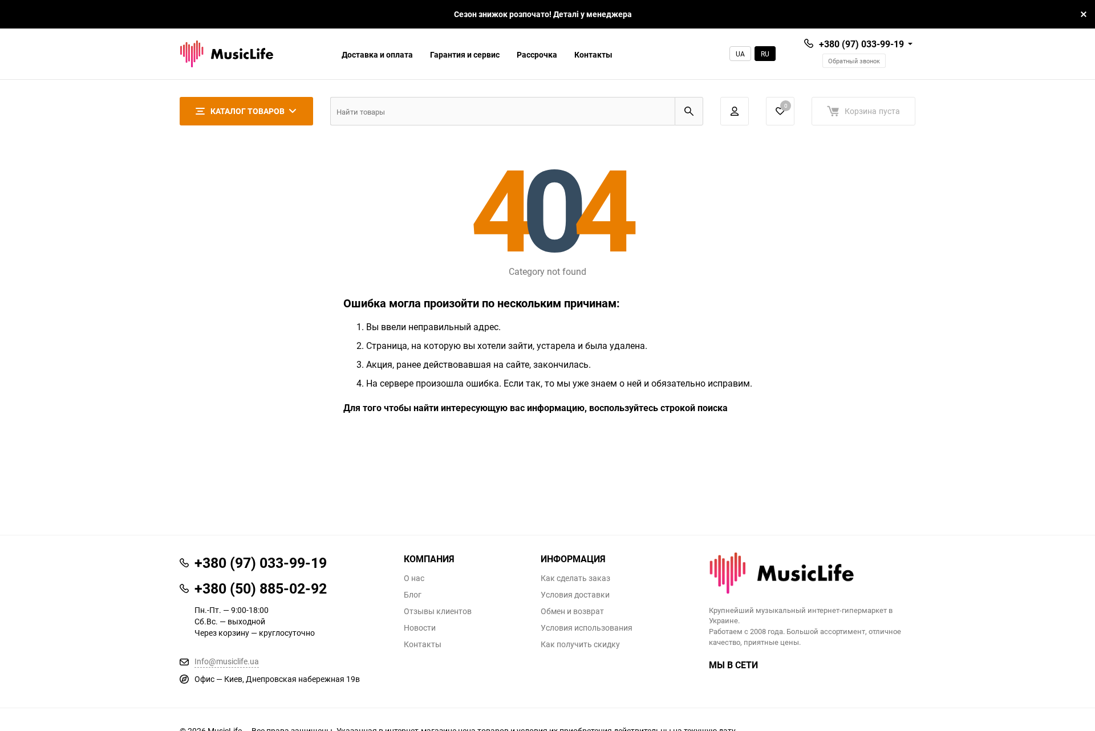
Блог (412, 595)
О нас (414, 578)
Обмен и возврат (572, 611)
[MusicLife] (812, 573)
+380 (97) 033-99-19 (861, 44)
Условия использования (586, 628)
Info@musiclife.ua (226, 661)
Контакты (593, 54)
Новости (420, 628)
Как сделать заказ (575, 578)
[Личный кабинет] (734, 111)
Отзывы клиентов (438, 611)
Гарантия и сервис (465, 54)
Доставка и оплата (377, 54)
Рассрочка (537, 54)
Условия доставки (575, 595)
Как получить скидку (580, 644)
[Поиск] (689, 111)
